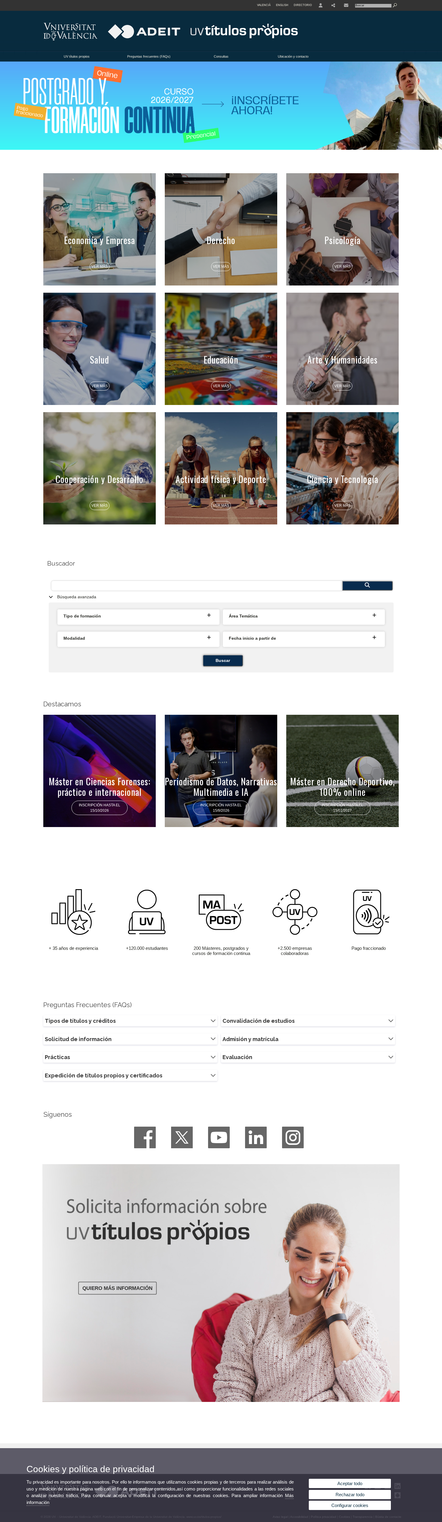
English (282, 5)
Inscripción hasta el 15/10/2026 (99, 808)
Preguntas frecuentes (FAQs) (148, 56)
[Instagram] (293, 1137)
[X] (182, 1137)
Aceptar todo (349, 1483)
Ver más (99, 266)
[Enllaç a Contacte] (346, 5)
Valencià (264, 5)
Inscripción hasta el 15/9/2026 (221, 808)
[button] (139, 616)
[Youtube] (219, 1137)
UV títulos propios (77, 56)
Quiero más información (117, 1288)
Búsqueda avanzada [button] (76, 597)
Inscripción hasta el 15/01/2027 (342, 808)
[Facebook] (145, 1137)
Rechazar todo (350, 1494)
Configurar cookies (349, 1505)
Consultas (221, 56)
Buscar (223, 660)
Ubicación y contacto (293, 56)
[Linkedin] (256, 1137)
